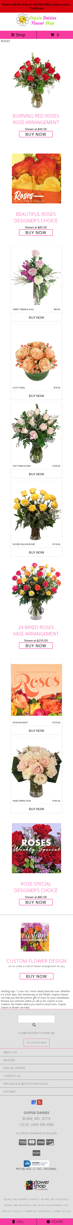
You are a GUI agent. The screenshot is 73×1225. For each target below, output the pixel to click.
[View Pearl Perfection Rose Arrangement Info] (36, 768)
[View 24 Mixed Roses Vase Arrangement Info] (36, 591)
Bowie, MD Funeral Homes (21, 1199)
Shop (20, 35)
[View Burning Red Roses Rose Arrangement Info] (36, 80)
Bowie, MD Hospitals (55, 1199)
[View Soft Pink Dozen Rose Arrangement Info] (36, 433)
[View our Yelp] (39, 1104)
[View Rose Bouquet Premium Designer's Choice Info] (36, 690)
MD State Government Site (50, 1205)
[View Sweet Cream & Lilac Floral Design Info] (36, 277)
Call (19, 1221)
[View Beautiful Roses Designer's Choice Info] (36, 178)
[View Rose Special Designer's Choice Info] (36, 848)
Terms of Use (62, 1211)
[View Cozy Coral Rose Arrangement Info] (36, 355)
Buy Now (35, 134)
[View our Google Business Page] (33, 1104)
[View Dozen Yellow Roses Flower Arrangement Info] (36, 512)
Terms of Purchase (37, 1211)
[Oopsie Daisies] (36, 25)
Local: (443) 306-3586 (36, 1124)
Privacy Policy (12, 1211)
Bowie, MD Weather (17, 1205)
